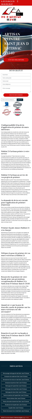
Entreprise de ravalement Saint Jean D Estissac (16, 376)
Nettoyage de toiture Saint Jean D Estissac (16, 392)
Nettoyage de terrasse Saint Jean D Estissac (16, 389)
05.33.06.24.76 (8, 1)
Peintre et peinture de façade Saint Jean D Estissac (16, 395)
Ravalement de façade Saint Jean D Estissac (16, 404)
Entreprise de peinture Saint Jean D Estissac (16, 382)
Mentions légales (18, 417)
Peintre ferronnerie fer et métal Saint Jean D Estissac (16, 411)
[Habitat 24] (11, 14)
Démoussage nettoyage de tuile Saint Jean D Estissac (16, 373)
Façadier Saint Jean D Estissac (16, 407)
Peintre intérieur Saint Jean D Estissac (16, 398)
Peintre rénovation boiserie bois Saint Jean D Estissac (16, 401)
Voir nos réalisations (16, 60)
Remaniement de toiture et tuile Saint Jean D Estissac (16, 379)
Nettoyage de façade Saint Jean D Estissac (16, 385)
